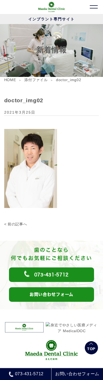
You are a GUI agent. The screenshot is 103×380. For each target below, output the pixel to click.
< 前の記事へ (15, 224)
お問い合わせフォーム (77, 374)
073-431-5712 (29, 374)
